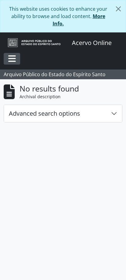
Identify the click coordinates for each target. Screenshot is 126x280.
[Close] (118, 8)
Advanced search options (44, 113)
